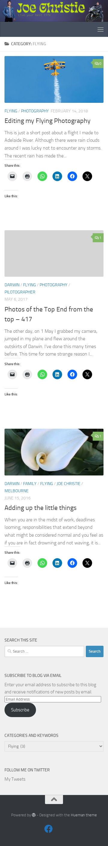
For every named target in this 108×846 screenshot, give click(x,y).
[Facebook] (48, 829)
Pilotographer (19, 292)
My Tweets (15, 779)
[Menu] (100, 29)
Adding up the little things (40, 508)
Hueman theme (84, 815)
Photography (35, 111)
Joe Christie (68, 483)
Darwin (12, 284)
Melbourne (16, 490)
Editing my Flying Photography (47, 121)
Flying (10, 111)
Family (30, 483)
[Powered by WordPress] (34, 815)
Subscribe (20, 710)
